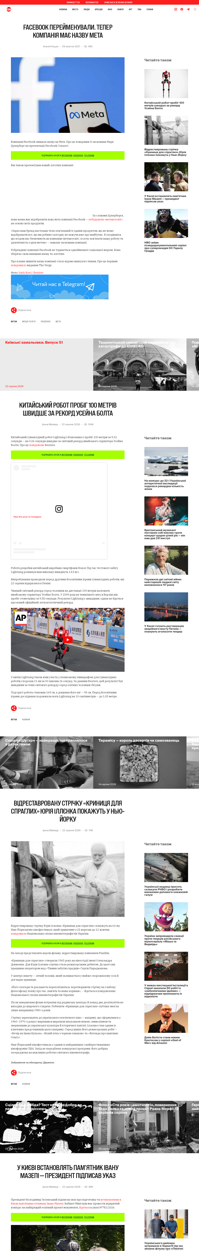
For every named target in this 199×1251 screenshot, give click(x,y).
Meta (58, 321)
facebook (78, 155)
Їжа (139, 9)
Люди (86, 9)
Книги (120, 9)
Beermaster (92, 2)
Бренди (99, 9)
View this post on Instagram (27, 517)
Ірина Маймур (50, 424)
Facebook (45, 321)
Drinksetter (73, 2)
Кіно (110, 9)
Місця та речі (29, 321)
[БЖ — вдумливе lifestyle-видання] (21, 9)
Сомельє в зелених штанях (118, 2)
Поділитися (24, 310)
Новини (63, 9)
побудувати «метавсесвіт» (106, 219)
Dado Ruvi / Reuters (31, 272)
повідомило (18, 265)
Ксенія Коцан (50, 46)
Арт (130, 9)
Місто (75, 9)
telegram (89, 155)
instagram (66, 155)
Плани (150, 9)
